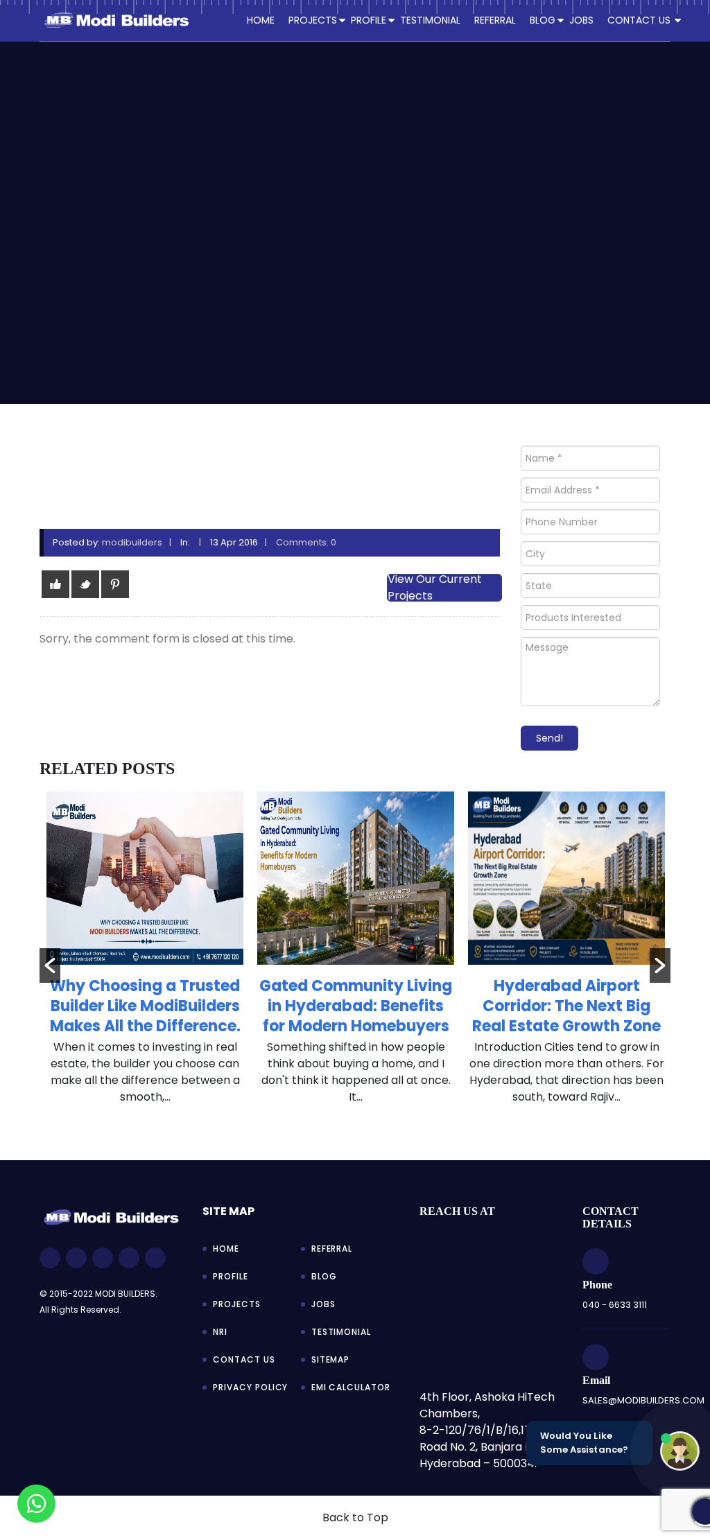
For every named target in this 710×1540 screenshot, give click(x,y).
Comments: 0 (306, 542)
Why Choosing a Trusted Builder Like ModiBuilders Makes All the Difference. (145, 1006)
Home (261, 20)
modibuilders (132, 542)
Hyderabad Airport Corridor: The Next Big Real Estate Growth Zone (566, 1006)
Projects (237, 1304)
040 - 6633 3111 (614, 1304)
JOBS (581, 20)
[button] (50, 965)
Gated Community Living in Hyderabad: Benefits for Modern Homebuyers (355, 1006)
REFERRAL (495, 20)
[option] (145, 955)
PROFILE (368, 20)
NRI (220, 1332)
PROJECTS (312, 20)
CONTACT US (638, 20)
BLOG (542, 20)
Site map (228, 1211)
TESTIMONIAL (430, 20)
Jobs (323, 1304)
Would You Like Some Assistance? (584, 1442)
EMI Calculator (350, 1387)
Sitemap (330, 1359)
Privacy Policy (250, 1387)
